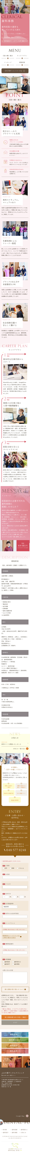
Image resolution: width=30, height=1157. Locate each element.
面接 (13, 868)
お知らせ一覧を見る (19, 748)
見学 (6, 868)
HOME (5, 1129)
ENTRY (8, 1064)
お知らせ (23, 1132)
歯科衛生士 (17, 961)
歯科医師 (7, 961)
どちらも (21, 868)
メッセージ (8, 62)
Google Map (20, 1116)
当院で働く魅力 (8, 55)
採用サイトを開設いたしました (11, 744)
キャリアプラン (22, 55)
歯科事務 (17, 964)
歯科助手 (7, 964)
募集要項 (22, 62)
